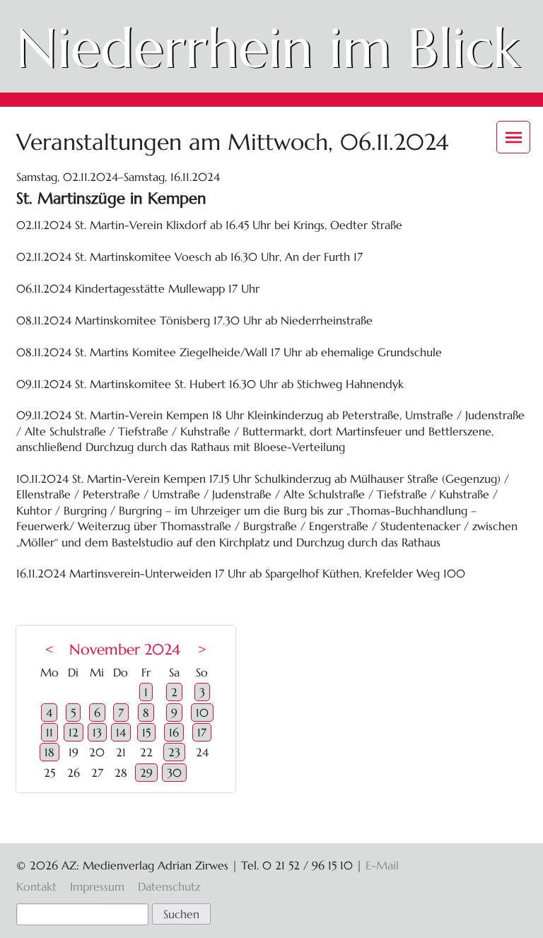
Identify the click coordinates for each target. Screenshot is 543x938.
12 (73, 732)
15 (146, 732)
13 (97, 732)
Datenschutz (169, 886)
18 (49, 752)
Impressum (97, 886)
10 (202, 712)
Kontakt (36, 886)
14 (121, 732)
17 (201, 732)
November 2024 (124, 649)
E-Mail (382, 865)
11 (49, 732)
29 (146, 773)
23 (174, 752)
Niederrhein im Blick (268, 48)
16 (174, 732)
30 (174, 773)
